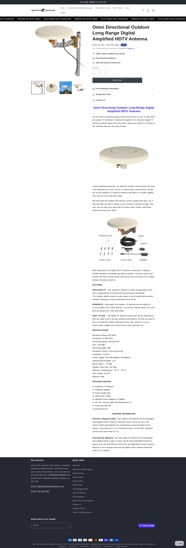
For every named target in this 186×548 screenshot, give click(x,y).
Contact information (121, 546)
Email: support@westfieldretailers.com (47, 486)
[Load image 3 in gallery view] (65, 87)
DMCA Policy (77, 485)
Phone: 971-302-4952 (40, 491)
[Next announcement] (154, 2)
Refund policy (73, 546)
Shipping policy (108, 546)
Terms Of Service (79, 493)
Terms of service (96, 546)
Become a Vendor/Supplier (83, 469)
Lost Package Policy (80, 489)
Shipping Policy (78, 473)
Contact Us (77, 504)
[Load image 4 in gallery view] (79, 87)
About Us (76, 465)
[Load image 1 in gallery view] (37, 87)
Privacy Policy (78, 481)
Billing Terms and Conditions (83, 500)
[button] (143, 10)
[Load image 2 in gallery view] (51, 87)
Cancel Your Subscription (82, 512)
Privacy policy (84, 546)
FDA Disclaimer (78, 497)
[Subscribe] (68, 525)
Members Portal (78, 508)
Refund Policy (78, 477)
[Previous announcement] (31, 2)
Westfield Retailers (42, 544)
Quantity (95, 68)
